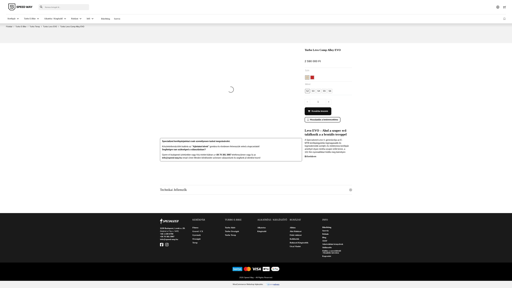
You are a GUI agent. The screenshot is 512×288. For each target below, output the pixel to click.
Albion (292, 228)
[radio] (307, 77)
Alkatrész (261, 228)
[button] (256, 190)
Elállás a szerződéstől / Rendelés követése (331, 252)
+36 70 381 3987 (223, 155)
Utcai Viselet (295, 246)
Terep (194, 243)
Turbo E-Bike (20, 26)
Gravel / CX (197, 231)
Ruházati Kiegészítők (299, 243)
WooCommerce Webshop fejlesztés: (248, 284)
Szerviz (117, 19)
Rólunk (325, 234)
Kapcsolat (326, 256)
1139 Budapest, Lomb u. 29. (172, 228)
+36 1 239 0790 (166, 234)
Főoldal (9, 26)
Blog (324, 238)
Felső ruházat (296, 235)
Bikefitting (105, 19)
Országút (196, 239)
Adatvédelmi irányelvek (332, 244)
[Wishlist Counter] (504, 19)
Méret (307, 84)
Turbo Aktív (230, 228)
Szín (307, 70)
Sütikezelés (327, 248)
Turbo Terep (35, 26)
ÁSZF (324, 241)
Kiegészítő (261, 231)
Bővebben (310, 156)
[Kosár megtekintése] (504, 7)
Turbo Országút (232, 231)
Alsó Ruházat (295, 231)
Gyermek (196, 235)
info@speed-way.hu (172, 158)
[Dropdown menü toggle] (18, 19)
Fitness (195, 228)
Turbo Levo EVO (50, 26)
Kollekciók (294, 239)
